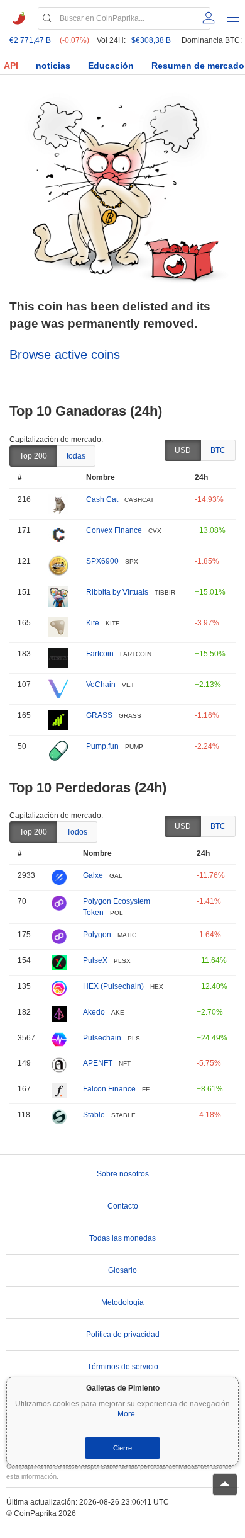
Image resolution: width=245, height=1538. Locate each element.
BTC (218, 450)
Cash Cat (102, 499)
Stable (94, 1114)
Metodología (122, 1302)
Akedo (94, 1012)
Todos (77, 832)
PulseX (95, 960)
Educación (111, 65)
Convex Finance (114, 530)
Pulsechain (102, 1038)
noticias (53, 65)
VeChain (101, 684)
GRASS (99, 715)
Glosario (122, 1270)
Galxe (93, 875)
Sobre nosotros (123, 1174)
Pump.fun (102, 746)
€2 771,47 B (30, 40)
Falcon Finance (109, 1089)
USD (183, 450)
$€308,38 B (151, 40)
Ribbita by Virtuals (117, 592)
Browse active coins (64, 355)
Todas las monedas (122, 1238)
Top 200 (33, 456)
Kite (92, 622)
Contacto (122, 1206)
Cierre (122, 1448)
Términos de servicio (122, 1366)
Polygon (97, 934)
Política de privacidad (123, 1334)
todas (76, 456)
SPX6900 (102, 561)
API (11, 65)
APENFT (97, 1063)
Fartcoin (100, 653)
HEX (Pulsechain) (113, 986)
